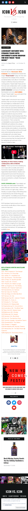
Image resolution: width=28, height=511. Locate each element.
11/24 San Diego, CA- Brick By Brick (11, 294)
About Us (5, 496)
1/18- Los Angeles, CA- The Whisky (12, 286)
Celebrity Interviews (14, 496)
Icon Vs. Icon (14, 491)
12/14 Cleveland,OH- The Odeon (10, 322)
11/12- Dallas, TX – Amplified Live (10, 275)
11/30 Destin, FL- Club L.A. (9, 300)
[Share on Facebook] (26, 255)
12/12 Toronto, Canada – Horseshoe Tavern (13, 320)
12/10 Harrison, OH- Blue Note (10, 316)
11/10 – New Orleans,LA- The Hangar (12, 271)
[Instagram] (17, 358)
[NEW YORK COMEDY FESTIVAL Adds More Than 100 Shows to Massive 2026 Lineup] (14, 363)
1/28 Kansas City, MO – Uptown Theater (13, 298)
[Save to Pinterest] (26, 259)
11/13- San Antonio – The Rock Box (11, 277)
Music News (6, 47)
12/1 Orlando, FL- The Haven (9, 302)
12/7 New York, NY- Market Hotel (11, 310)
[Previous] (1, 375)
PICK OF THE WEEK (14, 438)
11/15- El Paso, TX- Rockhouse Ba (10, 279)
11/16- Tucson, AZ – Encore (9, 281)
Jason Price (11, 63)
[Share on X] (26, 251)
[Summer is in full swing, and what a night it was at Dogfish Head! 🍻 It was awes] (10, 480)
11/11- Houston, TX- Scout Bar (10, 273)
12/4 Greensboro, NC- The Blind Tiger (12, 308)
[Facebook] (10, 358)
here (15, 94)
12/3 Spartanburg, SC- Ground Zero (12, 306)
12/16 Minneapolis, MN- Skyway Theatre (13, 326)
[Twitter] (13, 358)
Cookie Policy (8, 504)
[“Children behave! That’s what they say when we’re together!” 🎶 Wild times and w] (17, 480)
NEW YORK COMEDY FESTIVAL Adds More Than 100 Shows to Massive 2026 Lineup (14, 388)
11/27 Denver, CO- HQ (7, 296)
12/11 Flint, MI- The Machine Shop (11, 318)
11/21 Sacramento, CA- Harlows (10, 290)
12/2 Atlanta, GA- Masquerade (10, 304)
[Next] (26, 375)
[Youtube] (15, 358)
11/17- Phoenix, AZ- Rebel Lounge (11, 283)
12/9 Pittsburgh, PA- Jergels (9, 314)
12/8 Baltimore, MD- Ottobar (9, 312)
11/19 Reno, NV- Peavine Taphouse (11, 288)
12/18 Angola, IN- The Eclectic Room (12, 332)
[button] (14, 22)
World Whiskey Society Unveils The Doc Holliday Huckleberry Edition (14, 460)
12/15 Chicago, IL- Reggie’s (9, 324)
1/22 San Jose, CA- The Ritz (10, 292)
